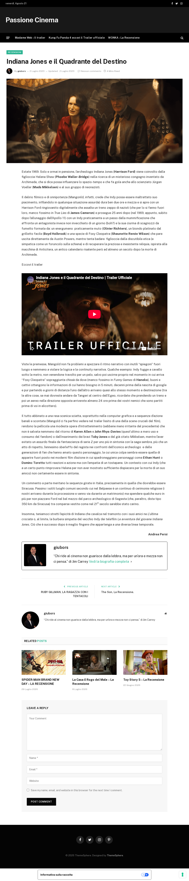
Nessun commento (91, 71)
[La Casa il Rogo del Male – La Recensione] (94, 662)
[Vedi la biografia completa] (131, 562)
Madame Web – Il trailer (30, 37)
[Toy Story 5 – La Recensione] (145, 662)
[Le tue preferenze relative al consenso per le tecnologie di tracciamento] (182, 874)
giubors (22, 71)
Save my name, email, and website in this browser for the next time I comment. (76, 790)
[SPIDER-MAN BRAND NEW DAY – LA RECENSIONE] (44, 662)
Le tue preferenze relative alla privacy (108, 874)
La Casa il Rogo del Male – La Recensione (93, 682)
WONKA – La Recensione (124, 37)
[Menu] (8, 38)
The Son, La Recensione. (117, 592)
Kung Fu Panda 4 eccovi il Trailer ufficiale (77, 37)
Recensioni (14, 52)
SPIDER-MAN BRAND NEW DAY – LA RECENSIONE (40, 682)
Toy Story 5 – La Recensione (143, 679)
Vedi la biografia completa (109, 561)
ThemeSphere (115, 855)
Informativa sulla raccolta (56, 874)
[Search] (181, 38)
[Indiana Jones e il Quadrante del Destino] (94, 121)
